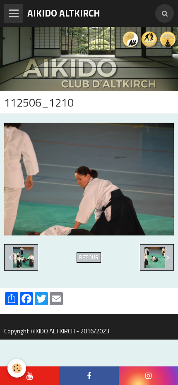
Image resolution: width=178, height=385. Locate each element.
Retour (89, 257)
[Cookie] (16, 368)
